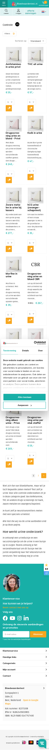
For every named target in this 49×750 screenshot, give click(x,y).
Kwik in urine (34, 132)
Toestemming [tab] (9, 350)
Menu (4, 5)
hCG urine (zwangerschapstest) (34, 207)
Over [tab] (40, 350)
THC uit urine (35, 64)
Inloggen (18, 13)
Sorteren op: (21, 41)
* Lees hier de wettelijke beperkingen (16, 639)
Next (43, 475)
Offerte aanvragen (30, 12)
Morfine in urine (11, 275)
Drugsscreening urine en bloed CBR (34, 276)
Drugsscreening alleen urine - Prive (13, 420)
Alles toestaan (24, 397)
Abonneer (38, 634)
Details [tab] (25, 350)
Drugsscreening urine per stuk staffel (35, 420)
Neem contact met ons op (15, 607)
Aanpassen (23, 405)
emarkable (40, 737)
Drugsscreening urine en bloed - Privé (13, 135)
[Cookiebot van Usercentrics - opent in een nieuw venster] (34, 343)
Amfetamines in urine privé (13, 65)
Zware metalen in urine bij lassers (13, 207)
